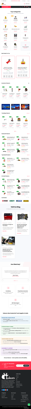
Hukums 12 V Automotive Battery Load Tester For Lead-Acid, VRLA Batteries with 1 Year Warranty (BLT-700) (18, 123)
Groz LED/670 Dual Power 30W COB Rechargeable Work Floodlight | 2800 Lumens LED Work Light (25, 94)
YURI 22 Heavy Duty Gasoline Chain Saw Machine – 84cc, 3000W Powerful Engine (25, 143)
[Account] (22, 7)
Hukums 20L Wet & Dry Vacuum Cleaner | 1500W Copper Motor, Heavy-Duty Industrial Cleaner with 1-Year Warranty (4, 94)
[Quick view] (3, 91)
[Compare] (3, 89)
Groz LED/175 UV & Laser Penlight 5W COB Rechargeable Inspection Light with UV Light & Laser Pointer (12, 94)
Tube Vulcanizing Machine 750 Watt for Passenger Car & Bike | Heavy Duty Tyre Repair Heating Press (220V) (11, 123)
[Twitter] (4, 390)
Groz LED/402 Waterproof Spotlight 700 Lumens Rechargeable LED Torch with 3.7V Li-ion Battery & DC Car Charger (19, 94)
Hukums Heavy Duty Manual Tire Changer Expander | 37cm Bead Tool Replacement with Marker (4, 123)
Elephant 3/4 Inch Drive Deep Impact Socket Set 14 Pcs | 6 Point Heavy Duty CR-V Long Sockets (11, 150)
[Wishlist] (3, 92)
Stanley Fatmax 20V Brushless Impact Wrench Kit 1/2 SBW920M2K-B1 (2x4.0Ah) (24, 150)
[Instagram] (7, 390)
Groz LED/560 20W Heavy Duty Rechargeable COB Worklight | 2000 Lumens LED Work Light (25, 186)
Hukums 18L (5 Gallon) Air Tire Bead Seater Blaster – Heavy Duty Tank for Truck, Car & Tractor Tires (22, 68)
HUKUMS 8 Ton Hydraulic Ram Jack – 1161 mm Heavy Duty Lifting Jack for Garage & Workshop (11, 143)
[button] (15, 131)
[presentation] (27, 53)
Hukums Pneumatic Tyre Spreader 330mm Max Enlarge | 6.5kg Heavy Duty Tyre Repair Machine (11, 137)
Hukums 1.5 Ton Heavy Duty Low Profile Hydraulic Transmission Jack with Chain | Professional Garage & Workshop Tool (8, 68)
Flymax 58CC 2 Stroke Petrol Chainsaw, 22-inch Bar (25, 159)
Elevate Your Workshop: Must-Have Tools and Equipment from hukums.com (22, 226)
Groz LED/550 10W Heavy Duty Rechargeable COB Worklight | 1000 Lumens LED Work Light (25, 192)
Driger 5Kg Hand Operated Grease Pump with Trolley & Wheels (11, 159)
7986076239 (24, 401)
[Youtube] (5, 390)
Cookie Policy (25, 406)
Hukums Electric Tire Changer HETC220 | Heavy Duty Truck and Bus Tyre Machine (24, 137)
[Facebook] (2, 390)
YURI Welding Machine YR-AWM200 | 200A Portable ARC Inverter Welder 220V (10, 171)
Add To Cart (3, 87)
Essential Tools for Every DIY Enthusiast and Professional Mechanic (8, 250)
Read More (19, 233)
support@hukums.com (25, 399)
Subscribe (26, 365)
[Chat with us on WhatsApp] (29, 404)
